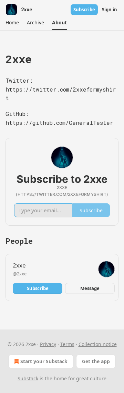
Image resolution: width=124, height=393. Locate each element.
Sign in (109, 10)
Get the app (96, 361)
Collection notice (98, 344)
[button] (12, 22)
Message (90, 288)
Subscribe (84, 10)
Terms (67, 344)
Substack (28, 378)
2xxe (19, 265)
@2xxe (20, 274)
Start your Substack (44, 361)
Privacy (48, 344)
